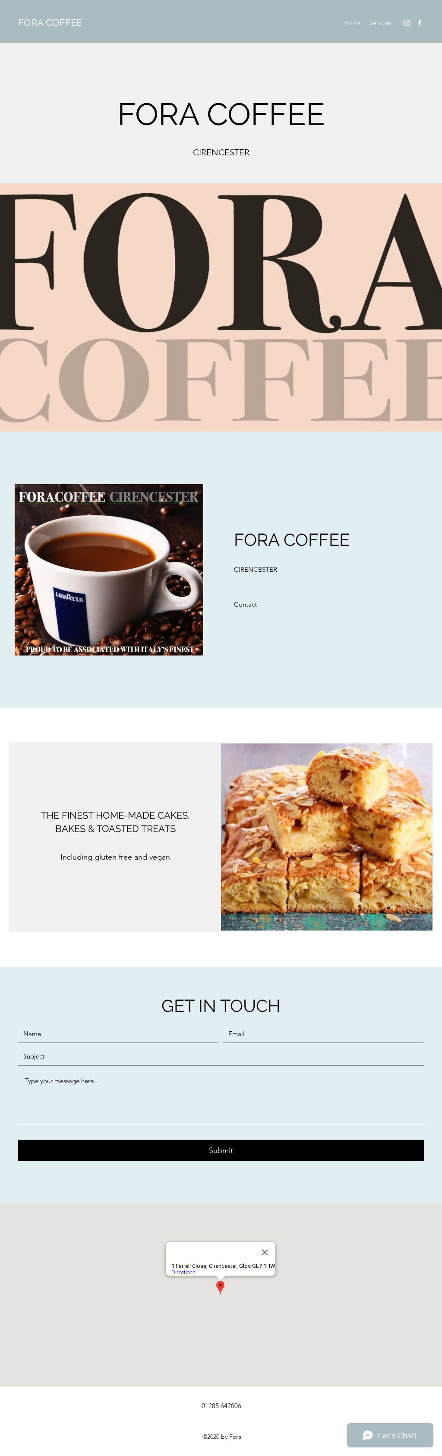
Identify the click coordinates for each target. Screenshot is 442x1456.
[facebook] (419, 23)
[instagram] (406, 23)
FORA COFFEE (50, 22)
